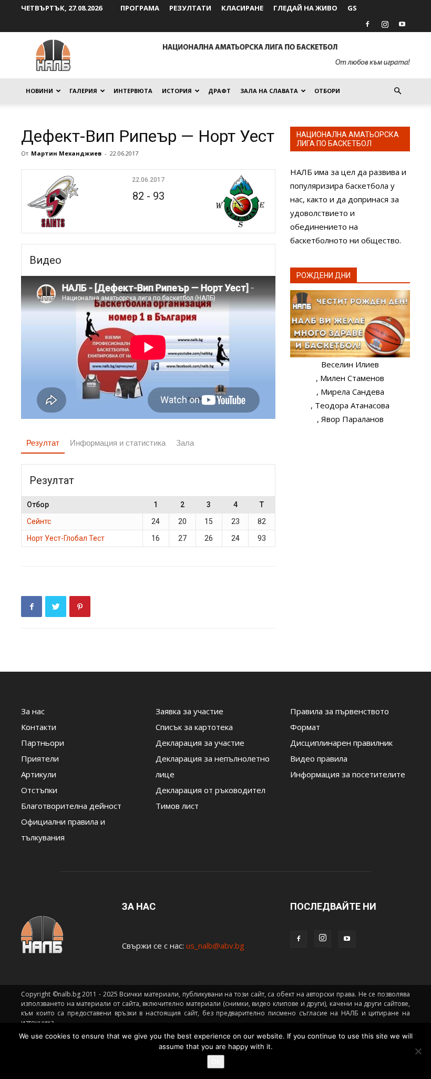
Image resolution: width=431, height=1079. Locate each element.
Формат (305, 727)
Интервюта (133, 91)
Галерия (83, 91)
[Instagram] (385, 24)
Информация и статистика (118, 442)
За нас (33, 711)
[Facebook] (367, 24)
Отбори (327, 91)
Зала (185, 442)
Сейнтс (39, 521)
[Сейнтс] (68, 201)
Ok (215, 1061)
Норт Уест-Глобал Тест (66, 538)
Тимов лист (177, 805)
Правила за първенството (339, 711)
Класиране (242, 8)
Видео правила (318, 758)
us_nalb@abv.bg (215, 945)
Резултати (190, 8)
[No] (418, 1051)
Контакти (38, 727)
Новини (39, 91)
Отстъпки (39, 790)
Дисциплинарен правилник (341, 742)
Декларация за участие (200, 742)
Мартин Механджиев (66, 153)
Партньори (42, 742)
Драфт (219, 91)
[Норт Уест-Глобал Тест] (228, 201)
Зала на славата (269, 91)
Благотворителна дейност (71, 805)
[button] (397, 91)
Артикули (38, 774)
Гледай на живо (305, 8)
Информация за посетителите (347, 774)
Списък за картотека (194, 727)
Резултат (42, 442)
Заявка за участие (189, 711)
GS (352, 8)
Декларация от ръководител (210, 790)
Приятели (40, 758)
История (177, 91)
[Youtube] (402, 24)
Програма (139, 8)
